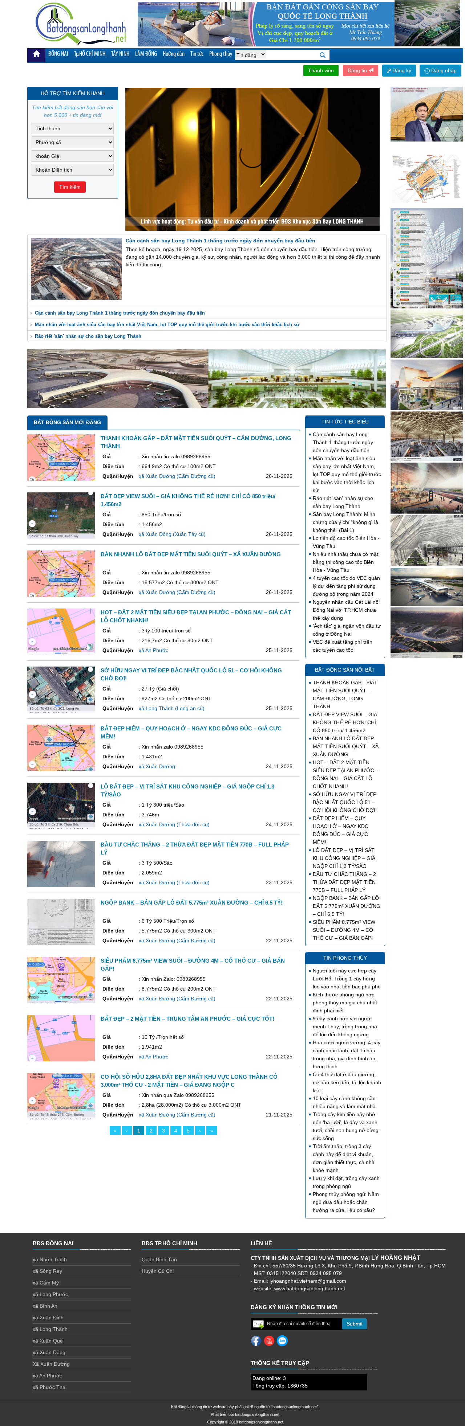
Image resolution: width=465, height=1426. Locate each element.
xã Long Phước (50, 1294)
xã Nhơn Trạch (50, 1259)
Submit (355, 1324)
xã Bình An (45, 1306)
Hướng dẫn (174, 54)
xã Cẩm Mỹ (46, 1283)
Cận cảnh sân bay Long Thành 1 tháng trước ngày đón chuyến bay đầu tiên (120, 313)
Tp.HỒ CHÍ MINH (89, 54)
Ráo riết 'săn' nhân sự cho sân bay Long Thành (88, 336)
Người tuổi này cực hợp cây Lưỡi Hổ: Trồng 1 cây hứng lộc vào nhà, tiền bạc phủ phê (347, 978)
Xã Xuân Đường (51, 1364)
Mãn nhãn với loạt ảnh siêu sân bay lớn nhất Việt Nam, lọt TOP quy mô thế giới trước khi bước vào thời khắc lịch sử (167, 324)
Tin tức (196, 54)
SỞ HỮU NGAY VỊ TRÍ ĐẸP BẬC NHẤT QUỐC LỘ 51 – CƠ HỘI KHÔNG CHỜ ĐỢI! (345, 802)
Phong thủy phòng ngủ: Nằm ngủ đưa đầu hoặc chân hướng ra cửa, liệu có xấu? (346, 1202)
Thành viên (321, 70)
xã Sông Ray (47, 1271)
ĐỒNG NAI (58, 54)
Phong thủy (220, 54)
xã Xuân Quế (48, 1341)
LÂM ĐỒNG (146, 54)
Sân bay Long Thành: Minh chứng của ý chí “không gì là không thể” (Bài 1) (345, 522)
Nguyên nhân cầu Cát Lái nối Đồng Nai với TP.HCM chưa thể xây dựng (346, 610)
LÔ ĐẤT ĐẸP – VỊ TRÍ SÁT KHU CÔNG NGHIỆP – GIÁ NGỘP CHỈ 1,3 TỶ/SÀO (344, 858)
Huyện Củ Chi (158, 1271)
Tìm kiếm (70, 187)
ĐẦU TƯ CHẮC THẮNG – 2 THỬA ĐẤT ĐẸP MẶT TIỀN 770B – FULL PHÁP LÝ (344, 882)
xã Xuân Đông (49, 1352)
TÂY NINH (120, 54)
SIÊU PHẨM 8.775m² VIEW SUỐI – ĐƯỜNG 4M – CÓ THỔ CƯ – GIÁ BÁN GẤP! (344, 930)
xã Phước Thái (49, 1387)
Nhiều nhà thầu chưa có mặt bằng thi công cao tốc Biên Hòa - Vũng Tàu (345, 562)
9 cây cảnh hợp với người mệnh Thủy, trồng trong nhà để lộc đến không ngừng (345, 1026)
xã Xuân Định (48, 1317)
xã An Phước (47, 1375)
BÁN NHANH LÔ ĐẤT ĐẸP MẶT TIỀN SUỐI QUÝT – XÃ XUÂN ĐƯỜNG (346, 746)
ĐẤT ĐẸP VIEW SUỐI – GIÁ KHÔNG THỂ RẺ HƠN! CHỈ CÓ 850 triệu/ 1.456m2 (345, 722)
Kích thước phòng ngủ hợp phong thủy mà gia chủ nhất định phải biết (345, 1002)
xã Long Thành (50, 1329)
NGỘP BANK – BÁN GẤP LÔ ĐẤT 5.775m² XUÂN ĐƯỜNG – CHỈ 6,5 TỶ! (346, 906)
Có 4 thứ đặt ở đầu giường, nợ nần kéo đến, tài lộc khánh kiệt (347, 1082)
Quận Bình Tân (159, 1259)
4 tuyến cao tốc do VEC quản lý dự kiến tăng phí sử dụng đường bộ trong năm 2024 (346, 586)
